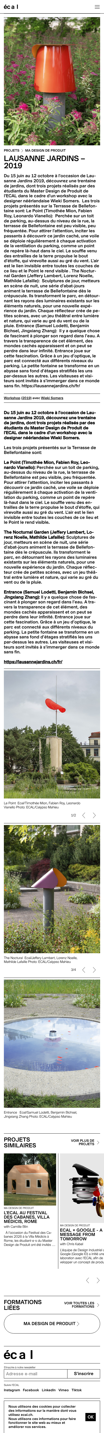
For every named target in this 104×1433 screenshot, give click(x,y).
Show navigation (97, 7)
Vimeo (64, 1390)
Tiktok (77, 1390)
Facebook (31, 1390)
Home (11, 7)
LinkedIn (49, 1390)
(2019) (26, 398)
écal (18, 1354)
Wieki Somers (52, 398)
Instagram (12, 1390)
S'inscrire (83, 1373)
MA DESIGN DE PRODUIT (45, 151)
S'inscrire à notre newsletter (20, 1367)
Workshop (12, 398)
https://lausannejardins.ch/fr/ (33, 661)
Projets (11, 151)
